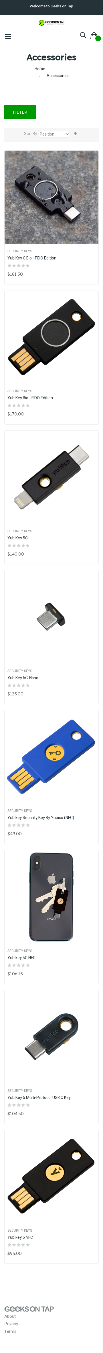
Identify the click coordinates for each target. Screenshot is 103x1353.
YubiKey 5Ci (18, 538)
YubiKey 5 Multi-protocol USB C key (39, 1097)
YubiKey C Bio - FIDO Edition (31, 258)
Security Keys (19, 251)
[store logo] (51, 21)
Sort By (30, 134)
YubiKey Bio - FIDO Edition (30, 398)
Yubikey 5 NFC (20, 1237)
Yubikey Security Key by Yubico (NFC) (40, 817)
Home (40, 69)
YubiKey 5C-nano (22, 678)
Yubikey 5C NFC (21, 958)
